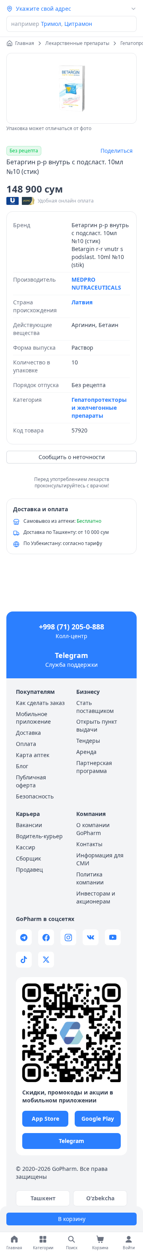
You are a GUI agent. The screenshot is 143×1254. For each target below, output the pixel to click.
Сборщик (28, 858)
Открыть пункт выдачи (96, 725)
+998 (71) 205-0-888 (71, 626)
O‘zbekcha (100, 1198)
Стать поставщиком (95, 707)
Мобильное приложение (33, 718)
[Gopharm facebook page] (46, 937)
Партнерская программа (94, 767)
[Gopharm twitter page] (46, 960)
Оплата (26, 744)
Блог (22, 766)
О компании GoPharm (93, 829)
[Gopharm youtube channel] (113, 937)
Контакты (89, 844)
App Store (45, 1118)
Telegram (71, 655)
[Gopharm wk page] (91, 937)
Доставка (28, 732)
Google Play (97, 1118)
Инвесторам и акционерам (95, 897)
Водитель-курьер (39, 836)
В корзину (71, 1219)
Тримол (51, 23)
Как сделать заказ (40, 703)
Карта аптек (32, 755)
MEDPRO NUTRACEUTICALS (96, 283)
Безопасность (35, 796)
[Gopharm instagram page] (68, 937)
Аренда (86, 752)
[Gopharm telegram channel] (24, 937)
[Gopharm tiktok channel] (24, 960)
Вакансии (29, 825)
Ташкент (43, 1198)
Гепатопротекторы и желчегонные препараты (99, 407)
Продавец (29, 869)
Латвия (82, 302)
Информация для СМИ (100, 859)
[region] (71, 88)
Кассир (25, 847)
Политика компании (90, 878)
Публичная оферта (31, 781)
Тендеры (88, 740)
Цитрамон (78, 23)
